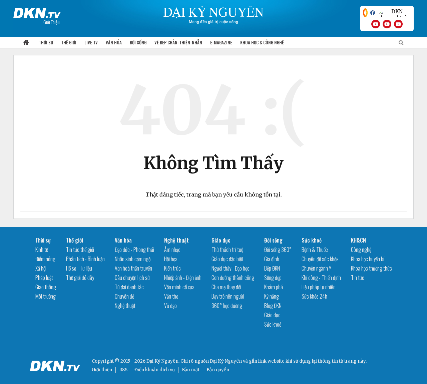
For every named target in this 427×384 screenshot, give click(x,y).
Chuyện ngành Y (316, 268)
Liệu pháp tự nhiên (319, 287)
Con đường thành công (232, 278)
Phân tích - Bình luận (85, 259)
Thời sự (46, 42)
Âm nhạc (172, 250)
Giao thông (45, 287)
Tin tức (357, 278)
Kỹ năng (271, 296)
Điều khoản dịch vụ (154, 370)
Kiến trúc (172, 268)
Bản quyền (217, 370)
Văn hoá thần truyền (133, 268)
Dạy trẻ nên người (227, 296)
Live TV (91, 42)
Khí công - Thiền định (321, 278)
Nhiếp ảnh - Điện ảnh (182, 278)
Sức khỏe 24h (314, 296)
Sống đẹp (273, 278)
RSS (123, 370)
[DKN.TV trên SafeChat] (365, 12)
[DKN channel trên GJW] (394, 12)
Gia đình (271, 259)
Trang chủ (26, 42)
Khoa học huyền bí (367, 259)
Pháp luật (44, 278)
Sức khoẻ (272, 324)
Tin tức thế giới (80, 250)
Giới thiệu (102, 370)
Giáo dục (221, 240)
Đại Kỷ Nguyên (226, 361)
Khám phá (273, 287)
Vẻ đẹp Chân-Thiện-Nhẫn (178, 42)
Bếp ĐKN (272, 268)
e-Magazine (221, 42)
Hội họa (170, 259)
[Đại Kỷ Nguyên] (37, 12)
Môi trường (45, 296)
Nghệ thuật (125, 306)
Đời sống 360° (278, 250)
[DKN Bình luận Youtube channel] (387, 24)
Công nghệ (361, 250)
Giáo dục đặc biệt (227, 259)
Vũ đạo (170, 306)
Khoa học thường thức (371, 268)
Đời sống (138, 42)
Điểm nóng (45, 259)
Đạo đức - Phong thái (134, 250)
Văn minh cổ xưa (179, 287)
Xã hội (40, 268)
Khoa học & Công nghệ (262, 42)
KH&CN (358, 240)
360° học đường (226, 306)
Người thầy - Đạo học (230, 268)
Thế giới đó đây (80, 278)
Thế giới (68, 42)
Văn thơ (171, 296)
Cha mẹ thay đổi (226, 287)
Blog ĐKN (273, 306)
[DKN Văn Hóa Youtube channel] (398, 24)
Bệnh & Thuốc (315, 250)
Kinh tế (41, 250)
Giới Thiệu (51, 21)
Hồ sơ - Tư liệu (79, 268)
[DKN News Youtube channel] (375, 24)
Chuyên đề (124, 296)
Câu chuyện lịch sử (132, 278)
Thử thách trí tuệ (227, 250)
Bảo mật (190, 370)
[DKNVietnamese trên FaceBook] (372, 12)
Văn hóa (114, 42)
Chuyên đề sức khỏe (320, 259)
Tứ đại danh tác (129, 287)
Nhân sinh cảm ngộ (132, 259)
